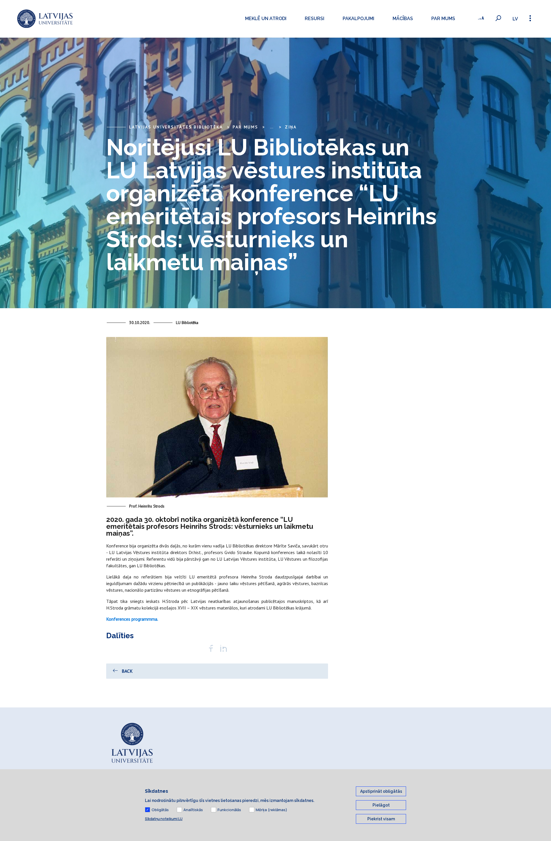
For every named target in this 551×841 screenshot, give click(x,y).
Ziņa (291, 127)
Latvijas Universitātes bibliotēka (176, 127)
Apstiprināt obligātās (381, 791)
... (271, 127)
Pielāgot (381, 805)
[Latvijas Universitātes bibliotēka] (45, 18)
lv (515, 19)
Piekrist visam (381, 819)
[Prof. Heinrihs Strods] (217, 420)
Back (127, 671)
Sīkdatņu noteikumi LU (164, 818)
